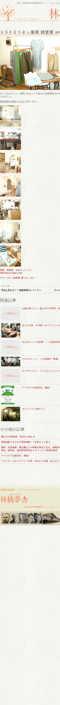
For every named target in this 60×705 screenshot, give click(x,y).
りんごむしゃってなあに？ (26, 19)
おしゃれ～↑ (31, 278)
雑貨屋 (16, 278)
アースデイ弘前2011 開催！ (15, 455)
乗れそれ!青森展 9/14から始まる (18, 436)
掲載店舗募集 (8, 490)
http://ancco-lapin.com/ (11, 273)
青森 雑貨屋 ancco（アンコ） (16, 270)
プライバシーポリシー (30, 490)
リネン (9, 278)
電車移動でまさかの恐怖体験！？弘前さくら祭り (25, 442)
